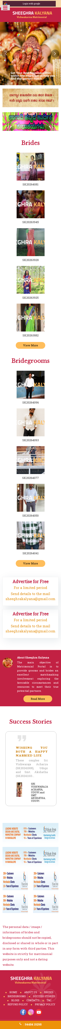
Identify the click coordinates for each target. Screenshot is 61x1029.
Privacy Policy (45, 1004)
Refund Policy (18, 1004)
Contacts (32, 1000)
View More (30, 345)
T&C (49, 1000)
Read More (38, 699)
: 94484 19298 (33, 1024)
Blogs (15, 1000)
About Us (30, 992)
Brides (48, 992)
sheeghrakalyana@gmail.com (30, 599)
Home (13, 992)
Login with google (31, 3)
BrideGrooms (17, 996)
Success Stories (44, 996)
